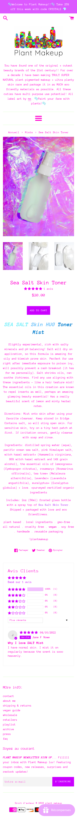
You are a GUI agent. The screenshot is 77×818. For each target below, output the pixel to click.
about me (9, 700)
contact (8, 696)
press (7, 734)
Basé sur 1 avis (20, 582)
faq (5, 738)
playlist (9, 724)
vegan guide (11, 710)
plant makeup (53, 803)
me (29, 98)
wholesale (10, 715)
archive (8, 729)
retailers (10, 719)
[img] (29, 632)
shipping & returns (17, 705)
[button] (34, 288)
